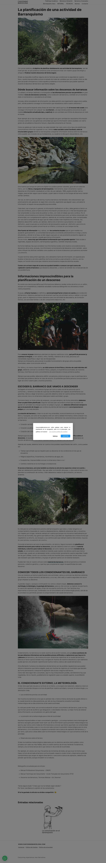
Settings (55, 436)
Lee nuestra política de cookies (58, 431)
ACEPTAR (65, 436)
